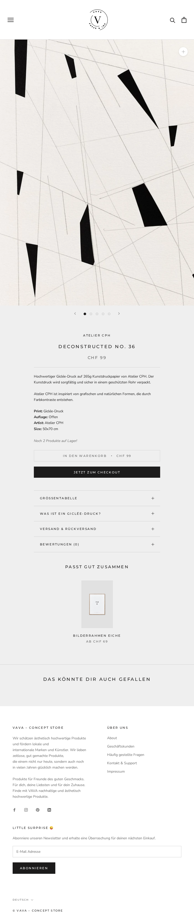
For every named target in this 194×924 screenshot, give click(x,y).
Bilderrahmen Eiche (97, 635)
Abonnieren (34, 868)
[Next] (119, 313)
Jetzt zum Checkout (97, 472)
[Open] (184, 20)
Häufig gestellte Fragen (125, 754)
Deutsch (21, 899)
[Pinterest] (37, 810)
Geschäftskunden (120, 746)
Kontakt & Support (122, 763)
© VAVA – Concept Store (38, 910)
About (112, 738)
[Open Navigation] (11, 20)
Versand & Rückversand (68, 529)
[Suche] (172, 20)
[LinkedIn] (49, 810)
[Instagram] (26, 810)
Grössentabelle (59, 498)
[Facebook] (14, 810)
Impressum (116, 771)
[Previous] (75, 313)
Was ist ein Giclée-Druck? (70, 514)
